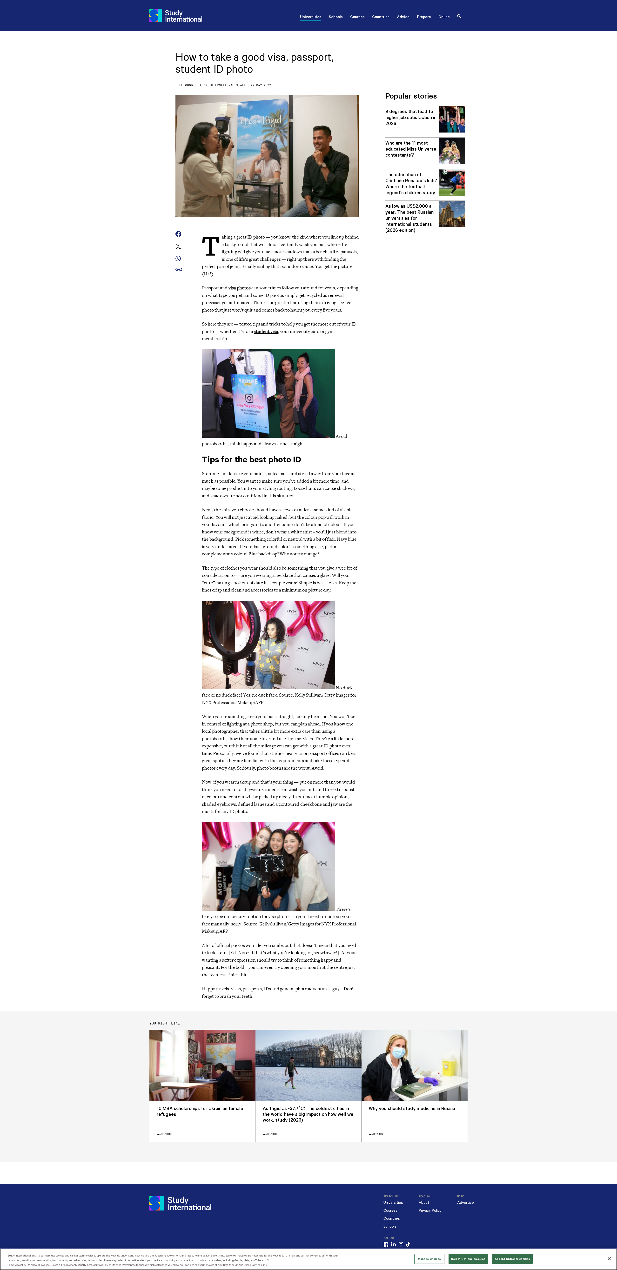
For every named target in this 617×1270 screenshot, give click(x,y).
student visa (266, 331)
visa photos (239, 288)
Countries (380, 17)
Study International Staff (222, 85)
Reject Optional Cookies (468, 1258)
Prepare (424, 17)
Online (444, 17)
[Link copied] (178, 270)
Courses (357, 17)
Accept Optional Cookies (512, 1258)
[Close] (609, 1258)
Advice (403, 17)
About (424, 1202)
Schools (336, 17)
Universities (310, 17)
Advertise (465, 1202)
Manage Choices (429, 1258)
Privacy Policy (430, 1210)
